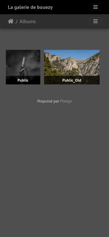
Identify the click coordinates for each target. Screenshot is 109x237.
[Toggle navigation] (95, 7)
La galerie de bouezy (30, 7)
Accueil (11, 21)
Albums (28, 21)
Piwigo (66, 100)
